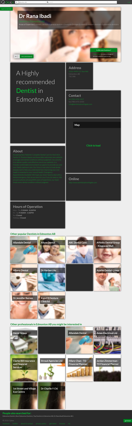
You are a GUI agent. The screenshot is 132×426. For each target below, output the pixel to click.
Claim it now (97, 54)
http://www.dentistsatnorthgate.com (83, 182)
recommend (26, 56)
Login (129, 2)
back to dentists (6, 9)
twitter (15, 423)
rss (69, 423)
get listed (52, 423)
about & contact (27, 423)
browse (62, 423)
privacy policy (41, 423)
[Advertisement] (37, 130)
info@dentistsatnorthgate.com (80, 104)
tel (76, 99)
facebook (6, 423)
